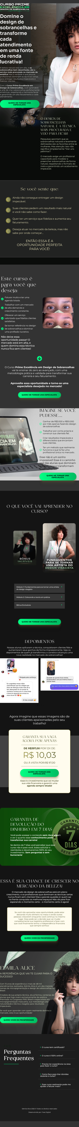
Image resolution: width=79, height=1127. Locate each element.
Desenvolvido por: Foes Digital (39, 1112)
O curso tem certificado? (53, 1047)
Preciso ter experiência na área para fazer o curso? (55, 1065)
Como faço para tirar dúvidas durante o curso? (54, 1075)
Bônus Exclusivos (23, 605)
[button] (45, 313)
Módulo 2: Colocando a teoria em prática (33, 597)
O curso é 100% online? (52, 1056)
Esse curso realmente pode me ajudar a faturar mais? (55, 1085)
